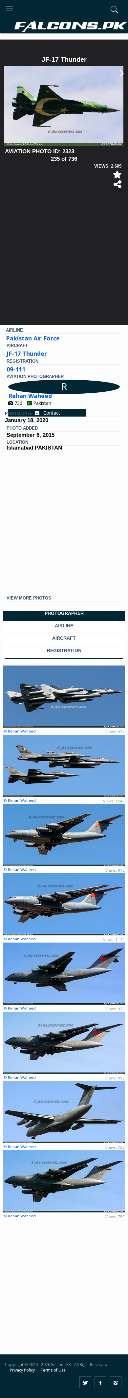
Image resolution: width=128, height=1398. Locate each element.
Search (102, 45)
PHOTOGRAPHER (64, 613)
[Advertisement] (64, 259)
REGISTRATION (64, 650)
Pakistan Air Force (33, 338)
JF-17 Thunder (27, 353)
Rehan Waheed (30, 396)
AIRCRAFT (64, 638)
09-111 (16, 369)
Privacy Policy (22, 1370)
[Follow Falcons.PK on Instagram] (115, 1382)
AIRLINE (64, 625)
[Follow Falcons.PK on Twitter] (85, 1382)
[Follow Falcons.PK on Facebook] (100, 1382)
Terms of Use (53, 1370)
